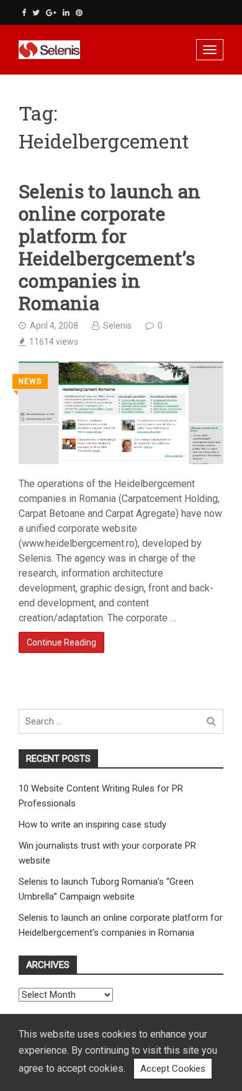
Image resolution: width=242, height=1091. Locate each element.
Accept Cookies (172, 1068)
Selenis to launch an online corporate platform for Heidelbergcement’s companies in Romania (109, 247)
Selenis (117, 326)
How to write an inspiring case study (92, 824)
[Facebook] (24, 12)
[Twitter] (36, 12)
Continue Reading (61, 642)
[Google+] (51, 12)
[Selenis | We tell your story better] (77, 49)
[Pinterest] (79, 12)
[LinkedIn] (66, 12)
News (30, 381)
